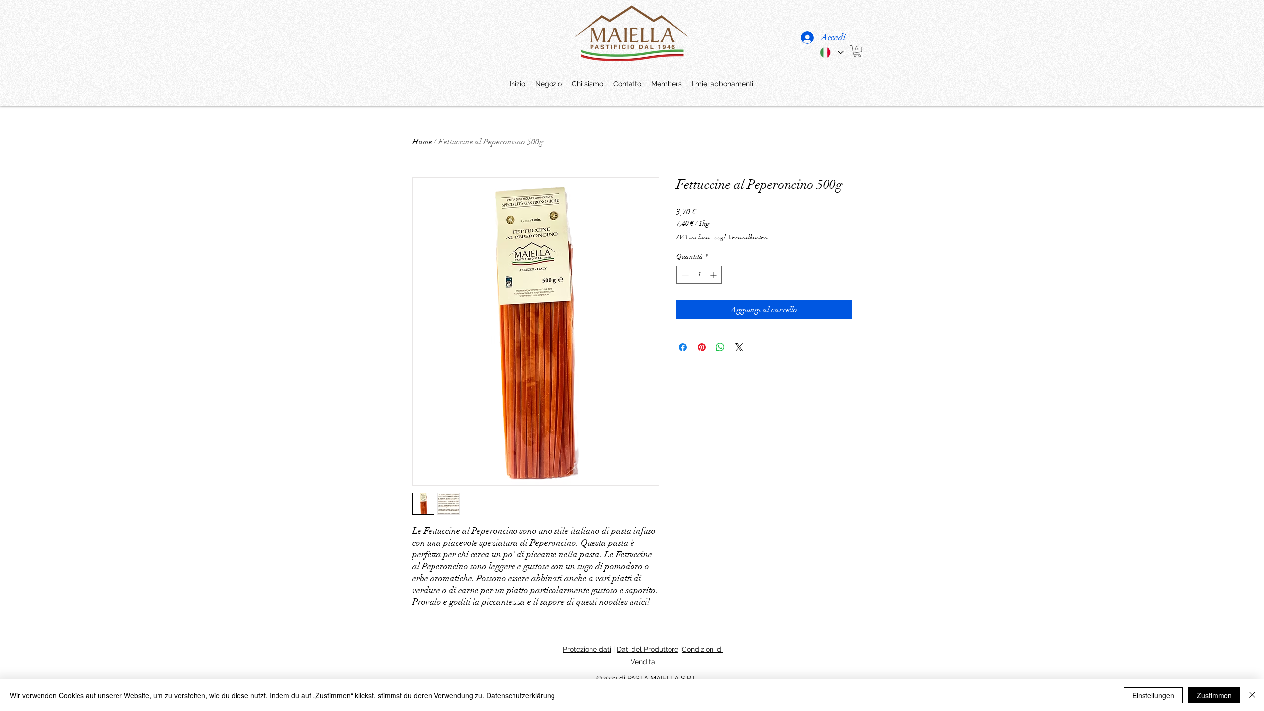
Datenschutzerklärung (520, 695)
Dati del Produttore (647, 649)
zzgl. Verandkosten (741, 237)
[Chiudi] (1252, 695)
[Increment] (714, 274)
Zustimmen (1214, 695)
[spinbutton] (699, 274)
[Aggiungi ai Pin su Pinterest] (702, 347)
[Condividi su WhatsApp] (720, 347)
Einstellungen (1153, 695)
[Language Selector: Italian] (831, 52)
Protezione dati (587, 649)
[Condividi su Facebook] (683, 347)
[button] (857, 51)
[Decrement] (684, 274)
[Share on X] (739, 347)
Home (422, 142)
